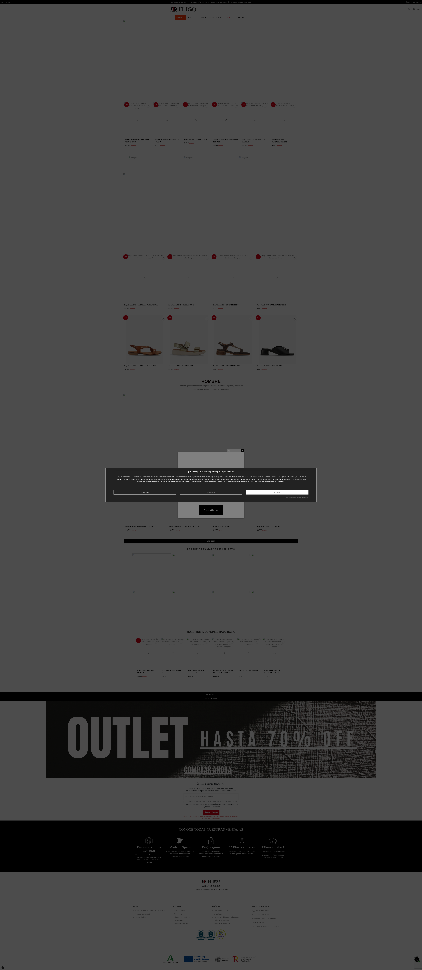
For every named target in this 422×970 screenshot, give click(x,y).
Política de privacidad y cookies (297, 498)
